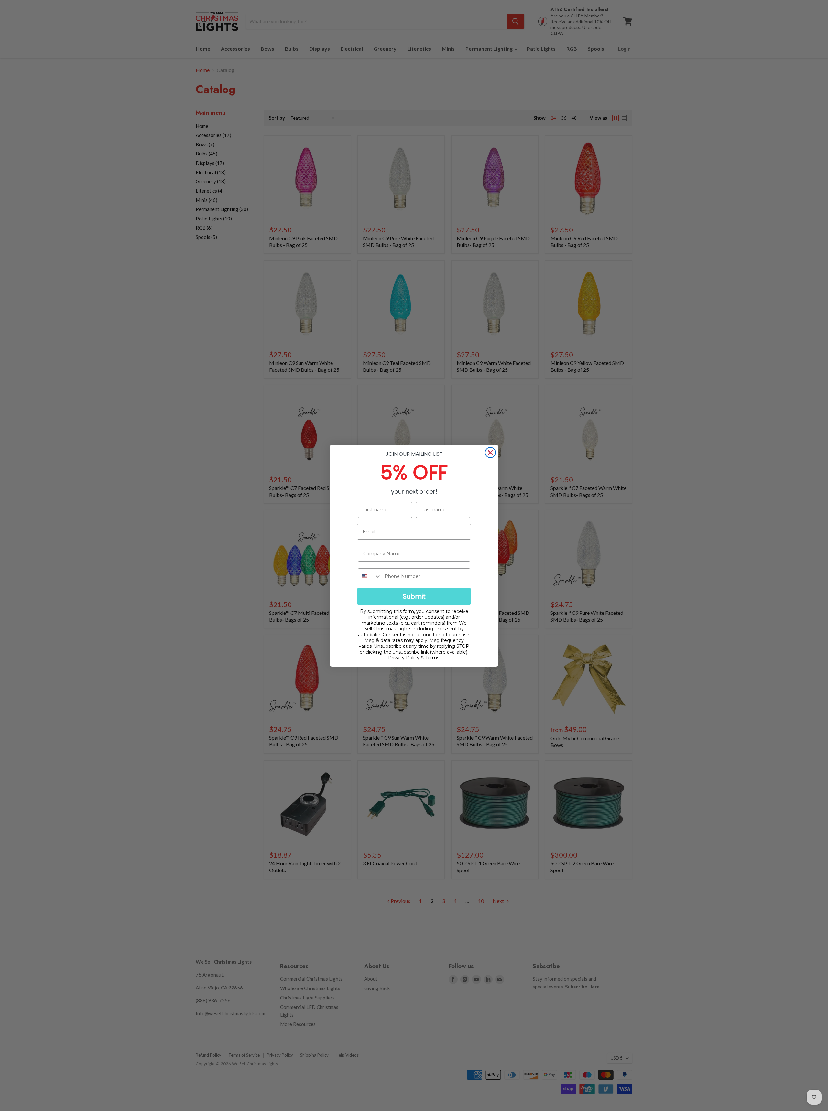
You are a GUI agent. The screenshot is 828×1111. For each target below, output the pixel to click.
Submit (414, 596)
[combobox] (369, 576)
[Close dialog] (490, 452)
